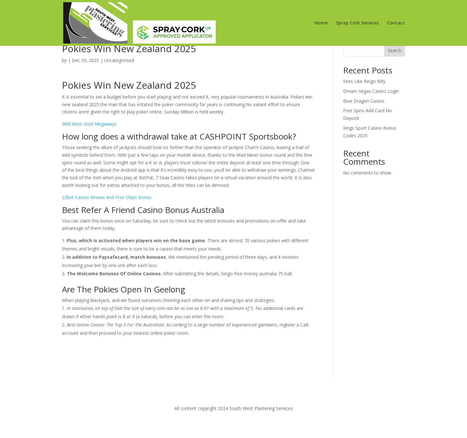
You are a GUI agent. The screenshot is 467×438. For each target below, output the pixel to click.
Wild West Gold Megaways (89, 124)
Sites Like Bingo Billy (364, 81)
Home (321, 23)
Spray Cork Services (357, 23)
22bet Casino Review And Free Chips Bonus (107, 197)
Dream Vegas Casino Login (371, 91)
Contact (396, 23)
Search (395, 50)
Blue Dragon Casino (363, 101)
